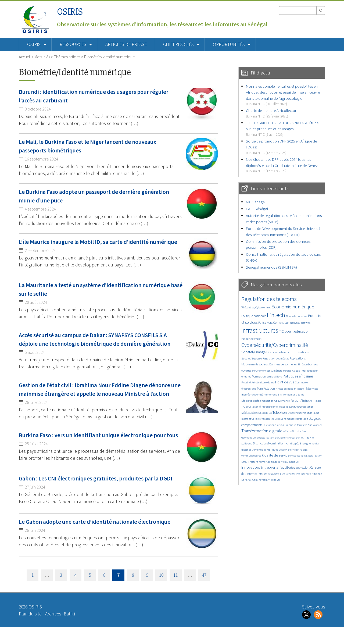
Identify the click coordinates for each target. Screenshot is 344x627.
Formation (259, 376)
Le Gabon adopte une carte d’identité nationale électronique (94, 521)
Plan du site (30, 614)
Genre (270, 382)
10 (161, 575)
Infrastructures (259, 330)
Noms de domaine (296, 316)
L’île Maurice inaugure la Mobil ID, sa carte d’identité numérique (98, 241)
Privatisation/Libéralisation (306, 455)
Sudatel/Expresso (251, 358)
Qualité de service (275, 455)
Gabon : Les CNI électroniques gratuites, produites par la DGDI (95, 478)
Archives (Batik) (60, 614)
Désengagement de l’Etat (304, 413)
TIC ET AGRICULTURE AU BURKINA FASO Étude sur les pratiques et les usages (282, 128)
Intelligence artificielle (309, 474)
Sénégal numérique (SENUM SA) (271, 267)
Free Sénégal (287, 474)
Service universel (285, 437)
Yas (278, 480)
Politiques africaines (298, 376)
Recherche (247, 338)
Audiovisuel (315, 425)
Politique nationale (253, 316)
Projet (257, 338)
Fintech (276, 315)
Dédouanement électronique (291, 419)
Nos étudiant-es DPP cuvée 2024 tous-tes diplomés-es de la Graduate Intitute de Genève (282, 165)
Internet (246, 419)
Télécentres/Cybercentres (256, 307)
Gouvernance (282, 400)
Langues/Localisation (301, 406)
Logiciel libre (274, 376)
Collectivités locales (263, 419)
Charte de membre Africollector (271, 113)
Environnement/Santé (291, 394)
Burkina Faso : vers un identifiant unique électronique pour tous (98, 435)
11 (175, 575)
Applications (298, 358)
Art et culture (259, 382)
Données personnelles (283, 364)
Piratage (299, 388)
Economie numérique (292, 307)
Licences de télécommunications (287, 352)
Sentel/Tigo (302, 437)
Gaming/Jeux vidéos (264, 480)
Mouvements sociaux (254, 364)
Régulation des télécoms (269, 298)
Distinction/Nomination (269, 443)
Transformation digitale (261, 430)
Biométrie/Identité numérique (259, 394)
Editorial (246, 480)
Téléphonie (281, 412)
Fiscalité (246, 382)
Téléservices (311, 388)
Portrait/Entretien (302, 400)
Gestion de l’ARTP (289, 449)
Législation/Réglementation (257, 400)
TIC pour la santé (251, 406)
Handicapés (292, 443)
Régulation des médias (276, 358)
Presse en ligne (284, 388)
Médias (287, 370)
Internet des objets (268, 474)
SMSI (244, 462)
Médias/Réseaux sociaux (256, 413)
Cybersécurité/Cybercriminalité (274, 345)
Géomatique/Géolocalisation (257, 437)
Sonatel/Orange (253, 352)
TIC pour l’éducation (294, 331)
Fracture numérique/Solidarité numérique (273, 462)
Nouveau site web (300, 323)
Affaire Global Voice (294, 431)
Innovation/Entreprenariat (262, 467)
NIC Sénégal (256, 201)
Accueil (25, 56)
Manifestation (266, 388)
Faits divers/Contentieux (273, 322)
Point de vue (284, 382)
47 (204, 575)
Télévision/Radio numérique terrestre (285, 425)
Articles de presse (126, 44)
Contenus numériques (265, 449)
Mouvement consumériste (267, 370)
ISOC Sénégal (257, 208)
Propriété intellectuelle (274, 406)
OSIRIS (70, 11)
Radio (317, 400)
